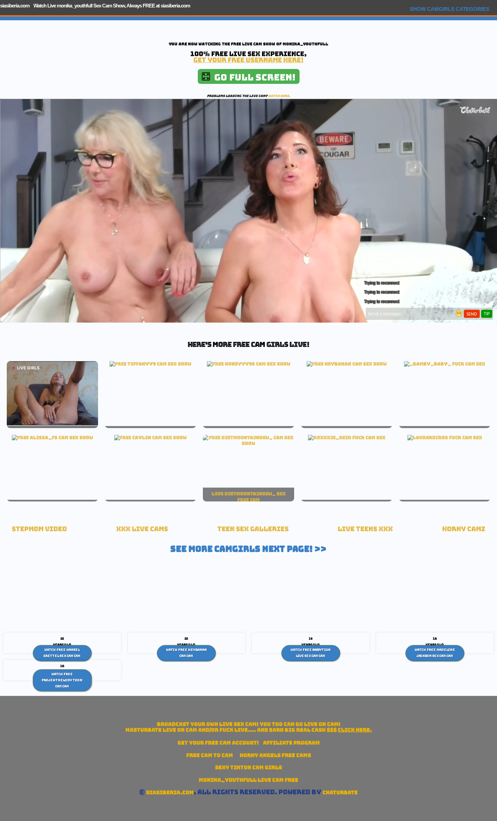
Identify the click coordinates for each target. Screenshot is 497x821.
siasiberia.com (14, 5)
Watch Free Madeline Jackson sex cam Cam (435, 653)
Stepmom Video (39, 529)
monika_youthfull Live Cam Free (248, 780)
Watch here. (279, 96)
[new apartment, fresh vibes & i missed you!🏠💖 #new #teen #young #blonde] (248, 364)
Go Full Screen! (252, 77)
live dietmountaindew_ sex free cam (249, 497)
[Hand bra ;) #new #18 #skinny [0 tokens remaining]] (150, 364)
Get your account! (218, 743)
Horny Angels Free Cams (275, 755)
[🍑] (347, 364)
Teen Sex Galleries (253, 529)
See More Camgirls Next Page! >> (248, 548)
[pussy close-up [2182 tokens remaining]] (52, 438)
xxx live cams (142, 529)
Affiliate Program (291, 743)
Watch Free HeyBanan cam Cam (186, 653)
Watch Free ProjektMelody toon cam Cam (62, 680)
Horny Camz (463, 529)
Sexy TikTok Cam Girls (248, 767)
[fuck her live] (444, 364)
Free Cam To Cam (209, 755)
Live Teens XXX (365, 529)
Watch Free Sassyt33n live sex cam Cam (310, 653)
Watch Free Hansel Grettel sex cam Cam (62, 653)
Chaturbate (340, 792)
